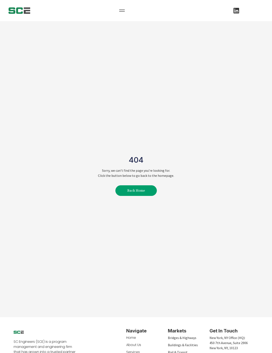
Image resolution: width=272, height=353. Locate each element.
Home (131, 337)
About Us (133, 344)
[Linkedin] (236, 10)
